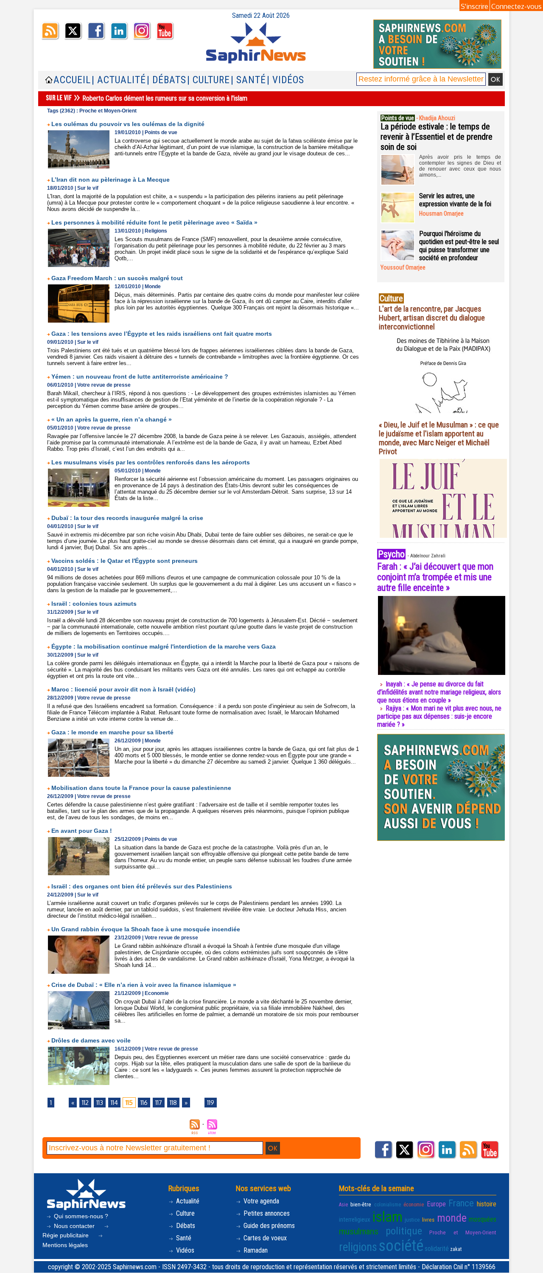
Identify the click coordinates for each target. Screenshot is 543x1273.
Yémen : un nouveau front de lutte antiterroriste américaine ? (139, 376)
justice (412, 1219)
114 (114, 1103)
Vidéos (184, 1250)
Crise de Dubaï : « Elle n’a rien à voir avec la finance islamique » (143, 984)
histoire (486, 1204)
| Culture (208, 80)
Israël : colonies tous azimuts (94, 603)
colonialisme (387, 1205)
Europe (436, 1204)
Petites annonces (266, 1213)
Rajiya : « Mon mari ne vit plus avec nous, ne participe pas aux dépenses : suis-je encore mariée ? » (439, 716)
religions (358, 1247)
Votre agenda (260, 1201)
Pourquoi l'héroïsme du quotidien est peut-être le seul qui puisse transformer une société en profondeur (459, 246)
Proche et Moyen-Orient (462, 1232)
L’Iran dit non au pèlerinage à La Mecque (110, 179)
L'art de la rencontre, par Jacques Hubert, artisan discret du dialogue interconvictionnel (432, 317)
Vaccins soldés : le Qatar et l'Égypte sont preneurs (124, 560)
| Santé (248, 80)
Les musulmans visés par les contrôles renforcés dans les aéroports (150, 462)
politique (404, 1231)
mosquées (482, 1219)
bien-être (360, 1204)
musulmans (358, 1231)
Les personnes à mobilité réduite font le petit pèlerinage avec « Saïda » (154, 222)
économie (413, 1205)
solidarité (437, 1249)
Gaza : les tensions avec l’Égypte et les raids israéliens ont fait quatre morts (161, 333)
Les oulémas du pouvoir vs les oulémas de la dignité (127, 124)
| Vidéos (285, 80)
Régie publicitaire (66, 1235)
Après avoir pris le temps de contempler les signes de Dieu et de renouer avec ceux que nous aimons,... (460, 166)
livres (428, 1219)
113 (99, 1103)
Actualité (186, 1201)
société (400, 1246)
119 (210, 1103)
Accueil (72, 80)
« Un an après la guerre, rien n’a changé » (111, 419)
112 (85, 1103)
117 (158, 1103)
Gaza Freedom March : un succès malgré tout (117, 278)
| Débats (166, 80)
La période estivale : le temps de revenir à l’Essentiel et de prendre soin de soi (437, 136)
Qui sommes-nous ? (80, 1216)
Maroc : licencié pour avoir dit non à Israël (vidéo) (123, 689)
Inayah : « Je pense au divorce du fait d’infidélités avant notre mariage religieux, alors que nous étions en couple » (439, 692)
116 (144, 1103)
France (461, 1202)
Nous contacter (74, 1225)
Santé (182, 1238)
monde (452, 1217)
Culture (184, 1213)
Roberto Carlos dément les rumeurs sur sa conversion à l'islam (164, 98)
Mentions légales (65, 1245)
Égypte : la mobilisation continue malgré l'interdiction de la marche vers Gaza (163, 646)
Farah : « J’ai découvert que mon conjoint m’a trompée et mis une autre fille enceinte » (435, 577)
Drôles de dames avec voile (91, 1040)
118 (173, 1103)
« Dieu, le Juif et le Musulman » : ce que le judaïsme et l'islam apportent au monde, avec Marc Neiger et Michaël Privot (439, 438)
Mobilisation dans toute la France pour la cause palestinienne (141, 787)
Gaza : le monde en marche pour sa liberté (112, 732)
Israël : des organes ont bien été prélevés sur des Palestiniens (141, 886)
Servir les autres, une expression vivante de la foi (455, 200)
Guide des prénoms (268, 1226)
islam (387, 1216)
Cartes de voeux (264, 1238)
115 (129, 1103)
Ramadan (255, 1250)
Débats (184, 1226)
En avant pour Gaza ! (81, 830)
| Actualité (119, 80)
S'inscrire (474, 6)
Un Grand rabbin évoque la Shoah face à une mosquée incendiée (145, 929)
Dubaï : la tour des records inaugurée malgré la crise (127, 517)
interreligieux (354, 1219)
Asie (343, 1205)
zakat (456, 1249)
